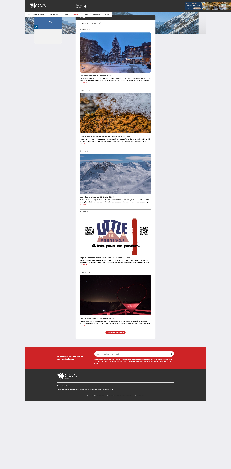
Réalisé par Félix (139, 395)
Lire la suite (84, 83)
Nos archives (129, 395)
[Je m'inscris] (171, 354)
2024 (95, 23)
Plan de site (90, 395)
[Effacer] (106, 24)
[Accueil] (29, 14)
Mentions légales (100, 395)
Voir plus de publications (115, 332)
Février (84, 23)
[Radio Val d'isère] (46, 6)
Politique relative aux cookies (115, 395)
